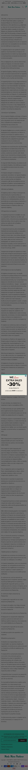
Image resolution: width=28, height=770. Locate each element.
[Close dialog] (25, 376)
